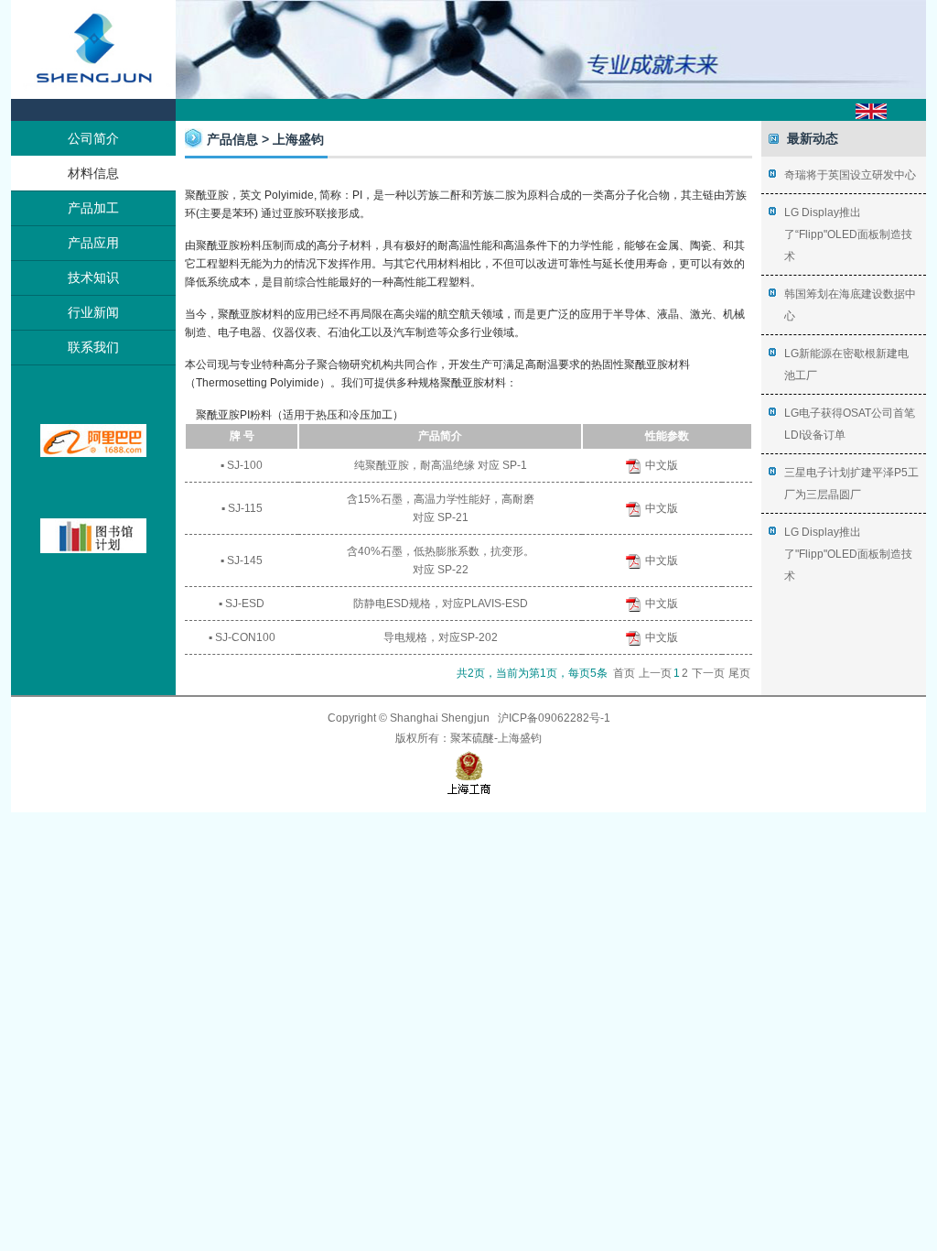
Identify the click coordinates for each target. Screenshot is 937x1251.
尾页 (739, 673)
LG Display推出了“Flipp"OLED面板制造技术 (848, 234)
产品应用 (93, 242)
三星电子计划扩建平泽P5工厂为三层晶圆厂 (851, 483)
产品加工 (93, 208)
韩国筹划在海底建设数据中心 (850, 305)
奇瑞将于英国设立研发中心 (850, 175)
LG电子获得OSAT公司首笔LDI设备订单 (849, 424)
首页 (624, 673)
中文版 (661, 465)
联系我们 (93, 347)
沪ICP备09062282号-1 (554, 718)
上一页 (655, 673)
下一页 (708, 673)
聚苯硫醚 (472, 738)
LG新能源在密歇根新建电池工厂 (846, 364)
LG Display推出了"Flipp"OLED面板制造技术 (848, 554)
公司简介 (93, 138)
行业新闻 (93, 312)
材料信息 (93, 173)
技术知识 (93, 277)
